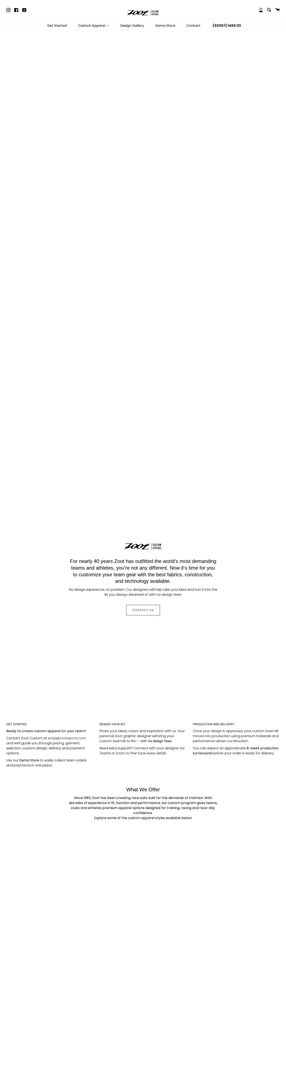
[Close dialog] (184, 475)
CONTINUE (143, 583)
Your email (115, 563)
